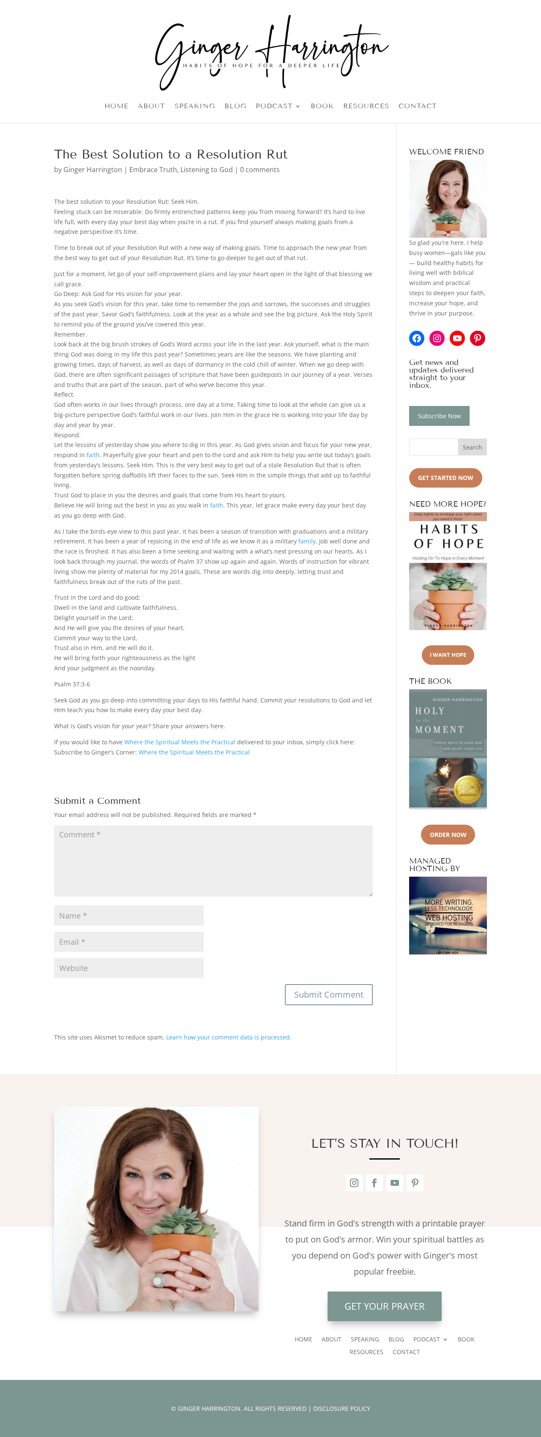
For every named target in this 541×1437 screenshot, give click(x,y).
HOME (116, 106)
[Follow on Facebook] (374, 1182)
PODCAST (274, 106)
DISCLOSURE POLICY (341, 1408)
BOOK (322, 106)
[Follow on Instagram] (354, 1182)
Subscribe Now (439, 416)
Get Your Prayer (384, 1306)
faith (93, 455)
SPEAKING (195, 106)
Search (472, 447)
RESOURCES (366, 106)
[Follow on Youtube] (394, 1182)
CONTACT (418, 106)
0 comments (260, 169)
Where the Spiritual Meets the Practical (179, 742)
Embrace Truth (153, 169)
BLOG (235, 106)
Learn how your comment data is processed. (229, 1037)
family (307, 541)
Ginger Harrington (92, 169)
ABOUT (151, 106)
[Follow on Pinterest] (415, 1182)
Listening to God (206, 169)
